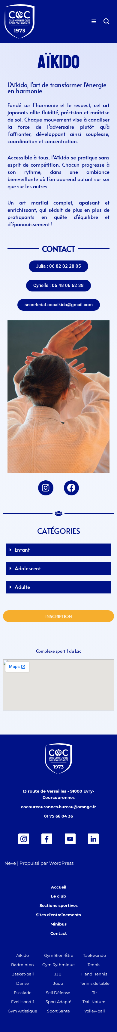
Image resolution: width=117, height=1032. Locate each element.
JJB (58, 974)
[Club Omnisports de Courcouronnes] (19, 21)
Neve (10, 863)
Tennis (94, 964)
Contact (58, 933)
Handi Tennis (94, 974)
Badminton (22, 964)
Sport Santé (58, 1011)
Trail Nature (93, 1001)
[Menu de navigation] (93, 21)
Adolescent (28, 568)
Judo (58, 983)
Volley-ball (94, 1011)
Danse (22, 983)
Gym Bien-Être (58, 955)
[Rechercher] (107, 21)
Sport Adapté (58, 1001)
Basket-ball (22, 974)
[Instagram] (45, 487)
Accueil (58, 887)
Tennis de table (95, 983)
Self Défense (58, 992)
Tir (94, 992)
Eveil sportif (22, 1001)
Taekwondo (94, 955)
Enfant (22, 549)
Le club (58, 896)
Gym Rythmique (58, 964)
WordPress (61, 863)
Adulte (22, 586)
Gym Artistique (22, 1011)
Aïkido (22, 955)
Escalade (23, 992)
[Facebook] (71, 487)
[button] (58, 266)
